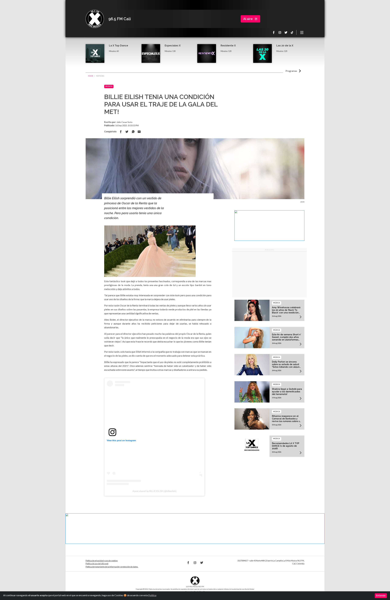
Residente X (228, 45)
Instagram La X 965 (280, 32)
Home (90, 76)
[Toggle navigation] (302, 32)
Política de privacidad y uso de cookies (102, 561)
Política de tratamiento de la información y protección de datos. (112, 567)
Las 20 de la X (284, 45)
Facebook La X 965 (274, 32)
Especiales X (173, 45)
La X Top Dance (118, 45)
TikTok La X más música (292, 32)
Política (152, 595)
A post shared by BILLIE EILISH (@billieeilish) (154, 491)
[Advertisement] (269, 274)
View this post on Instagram (121, 440)
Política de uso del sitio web (97, 564)
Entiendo (380, 595)
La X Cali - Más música (95, 19)
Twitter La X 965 (286, 32)
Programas (291, 70)
